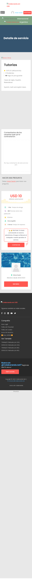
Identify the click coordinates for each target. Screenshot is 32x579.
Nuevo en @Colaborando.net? (11, 363)
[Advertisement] (16, 109)
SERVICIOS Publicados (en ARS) (10, 350)
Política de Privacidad (7, 327)
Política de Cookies (6, 329)
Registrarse (27, 12)
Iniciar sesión (19, 12)
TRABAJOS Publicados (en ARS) (10, 347)
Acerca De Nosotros (7, 332)
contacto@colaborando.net (17, 381)
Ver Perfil (16, 284)
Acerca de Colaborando (16, 385)
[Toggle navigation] (2, 12)
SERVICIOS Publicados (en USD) (10, 345)
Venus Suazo (17, 275)
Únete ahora (10, 372)
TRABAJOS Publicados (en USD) (10, 342)
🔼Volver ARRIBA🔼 (7, 335)
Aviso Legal (4, 324)
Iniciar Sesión (11, 181)
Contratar (16, 245)
